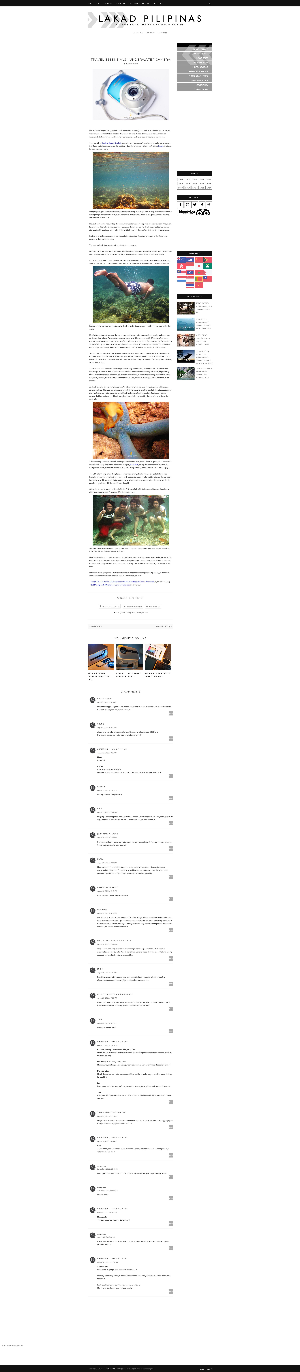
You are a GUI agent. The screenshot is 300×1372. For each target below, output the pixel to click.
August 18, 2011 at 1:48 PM (106, 973)
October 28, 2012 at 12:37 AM (107, 1262)
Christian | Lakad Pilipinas (112, 749)
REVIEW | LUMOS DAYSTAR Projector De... (98, 676)
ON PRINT (162, 33)
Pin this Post (154, 606)
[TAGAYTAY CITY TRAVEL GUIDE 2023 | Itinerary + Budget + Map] (186, 314)
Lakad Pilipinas (110, 1369)
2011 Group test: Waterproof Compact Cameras (110, 585)
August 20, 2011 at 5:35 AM (107, 998)
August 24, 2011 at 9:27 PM (106, 1141)
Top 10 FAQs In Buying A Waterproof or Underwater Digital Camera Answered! (122, 582)
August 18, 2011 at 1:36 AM (107, 838)
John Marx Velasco (107, 834)
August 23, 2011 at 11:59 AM (107, 1116)
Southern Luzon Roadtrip (112, 143)
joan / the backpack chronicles (115, 994)
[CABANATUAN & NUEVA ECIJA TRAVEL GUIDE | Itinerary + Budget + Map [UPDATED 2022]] (186, 362)
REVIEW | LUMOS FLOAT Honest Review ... (128, 674)
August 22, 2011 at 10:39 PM (107, 1045)
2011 (133, 613)
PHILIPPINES (108, 3)
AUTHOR (145, 3)
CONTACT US (157, 3)
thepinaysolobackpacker (111, 1112)
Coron (160, 146)
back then (134, 464)
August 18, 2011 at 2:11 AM (107, 863)
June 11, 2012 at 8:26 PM (106, 1237)
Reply (171, 713)
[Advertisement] (130, 48)
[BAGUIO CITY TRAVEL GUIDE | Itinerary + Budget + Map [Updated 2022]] (186, 330)
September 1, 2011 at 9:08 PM (107, 1190)
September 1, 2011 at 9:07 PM (107, 1169)
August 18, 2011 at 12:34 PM (107, 944)
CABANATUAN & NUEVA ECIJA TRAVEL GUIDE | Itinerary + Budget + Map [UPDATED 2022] (204, 357)
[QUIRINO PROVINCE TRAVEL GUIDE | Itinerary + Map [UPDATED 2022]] (186, 379)
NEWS (98, 3)
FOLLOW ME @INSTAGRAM (11, 1345)
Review (145, 613)
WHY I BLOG (138, 33)
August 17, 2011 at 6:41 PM (106, 702)
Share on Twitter (134, 606)
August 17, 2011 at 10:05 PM (107, 790)
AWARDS (151, 33)
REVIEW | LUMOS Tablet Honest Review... (158, 674)
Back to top (205, 1369)
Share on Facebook (110, 606)
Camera (138, 613)
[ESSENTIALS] (125, 613)
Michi (100, 969)
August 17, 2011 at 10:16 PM (107, 812)
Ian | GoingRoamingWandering (114, 941)
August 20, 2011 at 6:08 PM (106, 1023)
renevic (101, 786)
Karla (100, 859)
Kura (100, 808)
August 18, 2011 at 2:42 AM (107, 891)
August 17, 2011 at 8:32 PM (106, 728)
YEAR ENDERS (133, 3)
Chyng (100, 724)
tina (99, 1019)
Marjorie (102, 909)
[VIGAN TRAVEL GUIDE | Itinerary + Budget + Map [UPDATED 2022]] (186, 346)
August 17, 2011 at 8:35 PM (106, 753)
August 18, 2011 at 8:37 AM (107, 913)
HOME (90, 3)
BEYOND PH (121, 3)
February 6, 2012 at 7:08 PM (107, 1213)
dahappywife (104, 699)
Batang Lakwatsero (108, 887)
